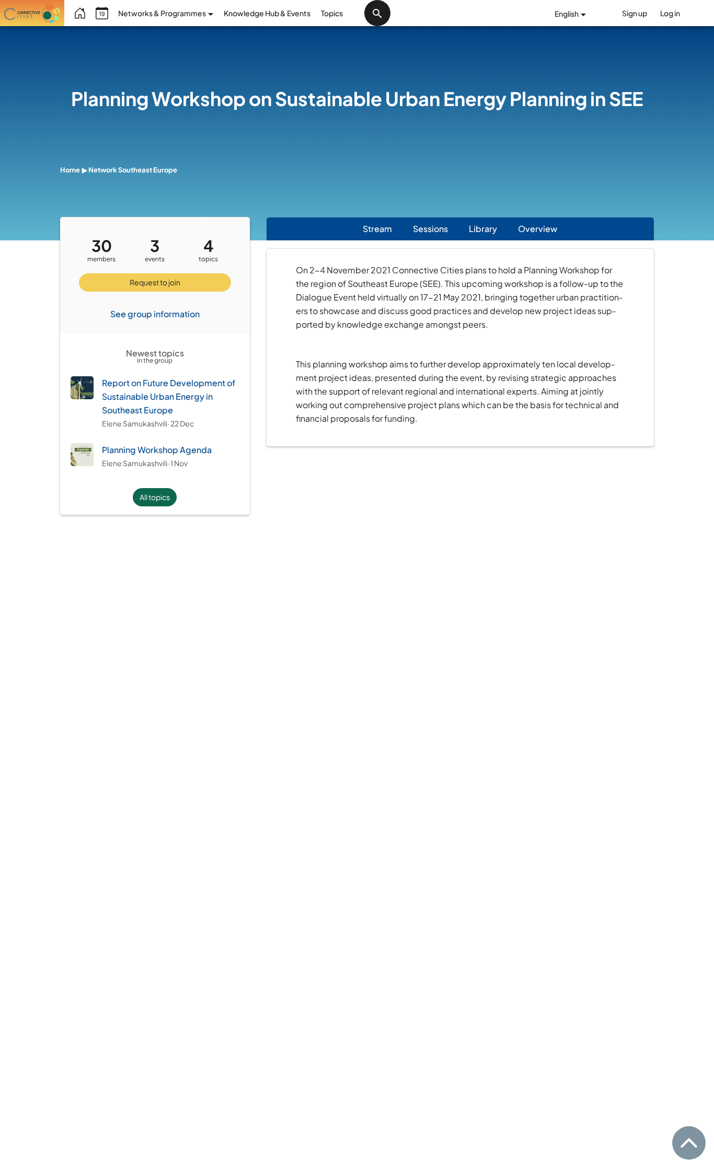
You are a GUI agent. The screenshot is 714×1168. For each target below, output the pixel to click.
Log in (670, 13)
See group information (155, 313)
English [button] (567, 13)
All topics (155, 497)
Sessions (430, 228)
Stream (377, 228)
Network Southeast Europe (132, 170)
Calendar (102, 13)
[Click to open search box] (377, 13)
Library (483, 228)
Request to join (155, 282)
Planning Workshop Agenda (157, 449)
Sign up (634, 13)
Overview (543, 228)
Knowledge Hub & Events (267, 13)
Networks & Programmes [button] (162, 13)
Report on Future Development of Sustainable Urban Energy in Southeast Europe (168, 396)
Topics (332, 13)
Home (80, 13)
